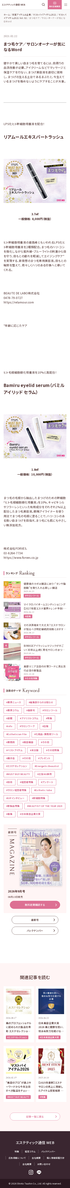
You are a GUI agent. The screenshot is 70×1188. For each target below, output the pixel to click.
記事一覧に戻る (35, 1116)
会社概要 (36, 1157)
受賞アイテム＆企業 (21, 14)
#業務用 (10, 742)
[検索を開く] (44, 4)
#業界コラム (12, 710)
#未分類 (34, 750)
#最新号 (30, 710)
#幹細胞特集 (38, 798)
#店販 (28, 616)
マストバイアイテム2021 (44, 14)
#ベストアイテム (14, 750)
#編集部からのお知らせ (41, 702)
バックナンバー (35, 930)
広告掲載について (17, 1157)
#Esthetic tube (43, 790)
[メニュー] (65, 4)
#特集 (49, 718)
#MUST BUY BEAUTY (18, 774)
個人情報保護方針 (55, 1157)
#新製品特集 (13, 806)
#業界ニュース (13, 702)
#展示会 (10, 758)
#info (9, 726)
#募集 (9, 814)
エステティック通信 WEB (13, 4)
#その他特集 (31, 678)
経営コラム (30, 1151)
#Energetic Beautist (47, 766)
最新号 (35, 920)
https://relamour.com (19, 302)
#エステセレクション (16, 766)
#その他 (45, 742)
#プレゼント (44, 758)
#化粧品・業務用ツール (46, 734)
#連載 (9, 718)
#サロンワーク (27, 726)
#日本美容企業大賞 (30, 814)
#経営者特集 (26, 782)
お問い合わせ (43, 1164)
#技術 (9, 782)
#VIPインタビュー (15, 798)
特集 (17, 1151)
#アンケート (47, 782)
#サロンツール (32, 595)
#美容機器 (27, 742)
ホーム (7, 14)
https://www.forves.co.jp (21, 557)
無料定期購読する (35, 905)
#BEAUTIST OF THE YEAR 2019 (44, 806)
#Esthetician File (16, 734)
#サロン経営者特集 (16, 790)
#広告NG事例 (44, 774)
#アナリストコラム (29, 718)
